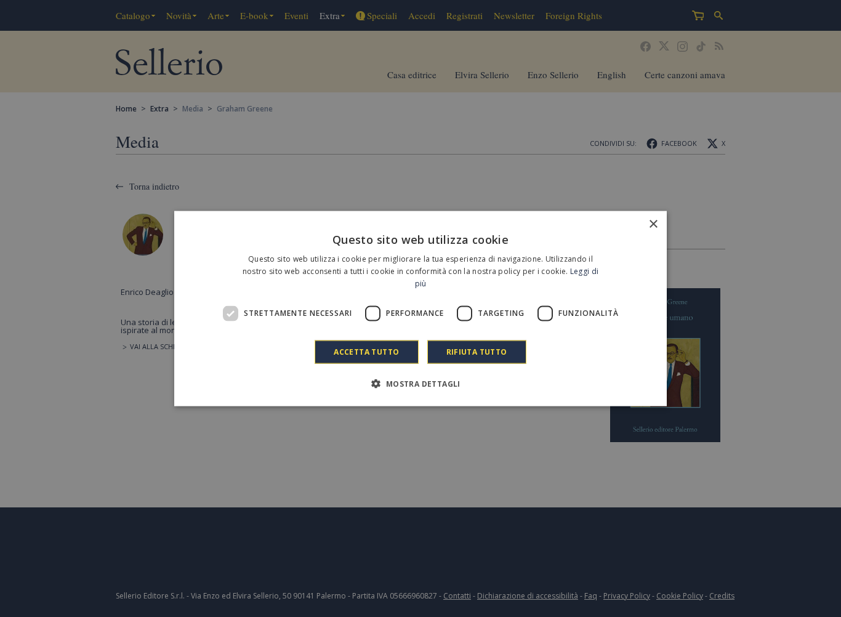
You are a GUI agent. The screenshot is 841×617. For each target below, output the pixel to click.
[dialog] (420, 308)
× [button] (653, 224)
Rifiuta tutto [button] (476, 351)
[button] (420, 383)
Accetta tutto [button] (366, 351)
